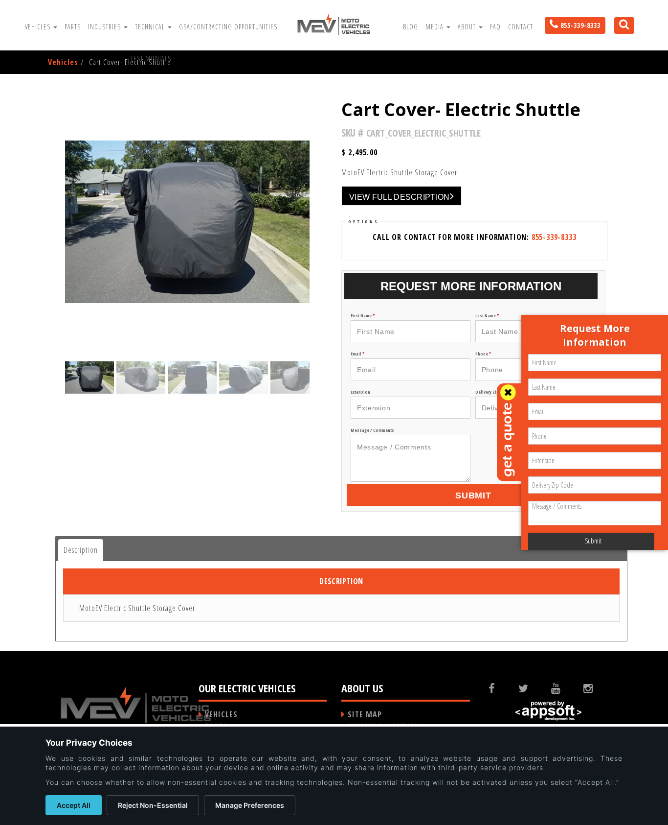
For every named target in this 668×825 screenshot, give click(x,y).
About (468, 26)
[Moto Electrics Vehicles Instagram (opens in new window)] (596, 688)
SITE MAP (365, 714)
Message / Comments (372, 430)
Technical (151, 26)
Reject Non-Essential (153, 805)
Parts (73, 26)
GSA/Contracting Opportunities (228, 26)
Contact (520, 26)
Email (357, 354)
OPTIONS (363, 221)
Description (81, 549)
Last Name (487, 315)
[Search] (620, 33)
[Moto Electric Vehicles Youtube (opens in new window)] (563, 688)
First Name (363, 315)
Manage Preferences (249, 805)
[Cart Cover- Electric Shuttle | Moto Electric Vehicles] (334, 24)
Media (435, 26)
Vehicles (38, 26)
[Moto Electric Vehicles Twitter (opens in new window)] (530, 688)
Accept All (73, 805)
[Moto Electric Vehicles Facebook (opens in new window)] (500, 688)
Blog (410, 26)
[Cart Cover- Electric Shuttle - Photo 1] (187, 221)
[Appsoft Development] (549, 711)
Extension (360, 392)
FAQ (495, 26)
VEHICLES (221, 714)
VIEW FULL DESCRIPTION (399, 197)
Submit (473, 495)
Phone (483, 354)
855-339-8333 (554, 237)
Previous (35, 396)
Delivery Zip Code (494, 392)
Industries (105, 26)
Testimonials (151, 58)
